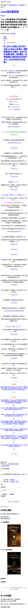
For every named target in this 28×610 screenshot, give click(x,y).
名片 (5, 40)
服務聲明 (16, 589)
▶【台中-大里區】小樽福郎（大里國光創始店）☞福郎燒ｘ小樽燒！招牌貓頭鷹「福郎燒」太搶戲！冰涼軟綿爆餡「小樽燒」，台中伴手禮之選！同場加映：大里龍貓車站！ (14, 422)
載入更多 (3, 487)
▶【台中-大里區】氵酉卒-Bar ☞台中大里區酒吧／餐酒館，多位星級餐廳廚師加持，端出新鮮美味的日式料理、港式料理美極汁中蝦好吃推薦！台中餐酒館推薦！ (14, 401)
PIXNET (7, 587)
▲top (2, 484)
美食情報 (12, 33)
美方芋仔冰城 (16, 109)
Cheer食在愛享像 (10, 11)
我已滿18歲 (3, 607)
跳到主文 (3, 15)
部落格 (5, 38)
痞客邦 (15, 474)
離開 (9, 607)
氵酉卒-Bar (11, 70)
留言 (18, 474)
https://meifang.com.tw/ (15, 106)
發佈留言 (3, 496)
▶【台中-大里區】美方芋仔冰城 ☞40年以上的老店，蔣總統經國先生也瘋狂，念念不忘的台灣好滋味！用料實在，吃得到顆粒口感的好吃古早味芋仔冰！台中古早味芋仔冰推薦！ (15, 54)
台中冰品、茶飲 (14, 481)
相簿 (5, 36)
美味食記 (12, 479)
